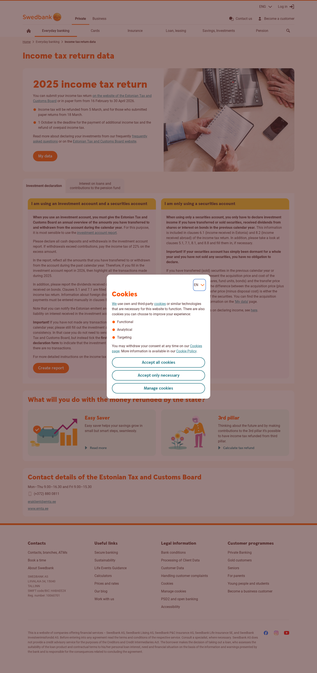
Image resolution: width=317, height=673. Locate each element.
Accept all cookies (158, 362)
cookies (160, 304)
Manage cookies (158, 388)
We (114, 304)
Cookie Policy (186, 351)
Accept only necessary (158, 375)
